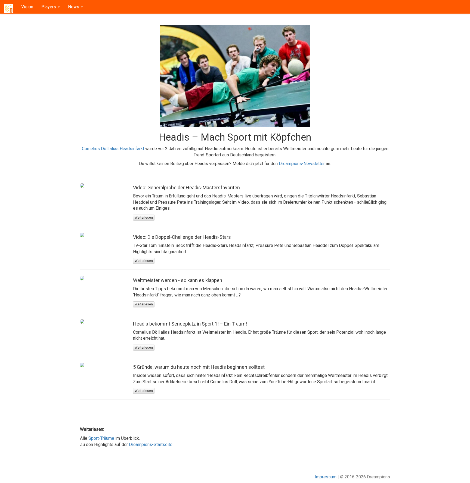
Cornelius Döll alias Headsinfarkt (113, 148)
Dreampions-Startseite (150, 444)
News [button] (74, 6)
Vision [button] (27, 6)
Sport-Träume (101, 438)
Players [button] (49, 6)
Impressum (325, 476)
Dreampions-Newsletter (302, 163)
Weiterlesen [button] (144, 217)
